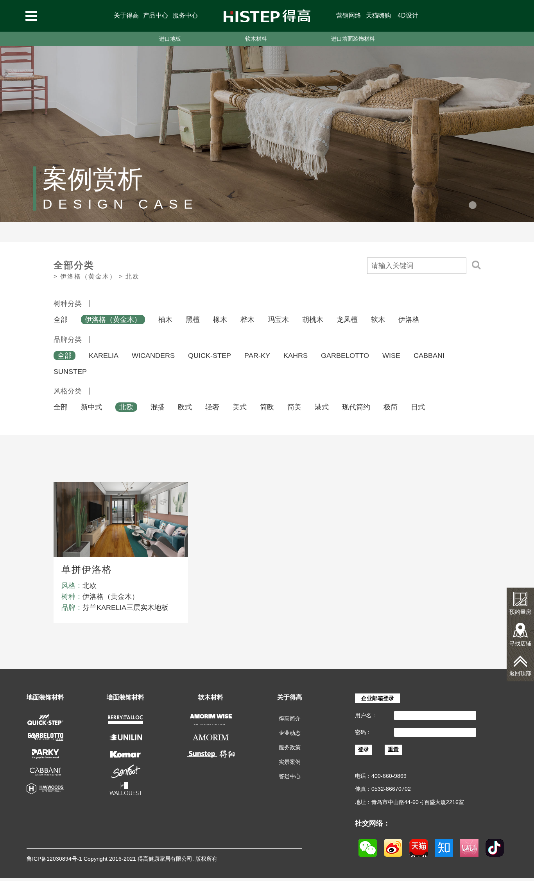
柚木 (165, 319)
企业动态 (290, 733)
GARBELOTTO (345, 355)
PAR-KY (257, 355)
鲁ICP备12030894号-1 (54, 859)
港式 (322, 407)
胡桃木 (312, 319)
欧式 (185, 407)
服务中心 (185, 15)
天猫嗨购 (378, 15)
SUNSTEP (70, 371)
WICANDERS (153, 355)
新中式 (91, 407)
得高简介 (290, 718)
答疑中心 (290, 776)
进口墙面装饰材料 (353, 39)
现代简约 (356, 407)
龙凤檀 (347, 319)
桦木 (247, 319)
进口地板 (170, 39)
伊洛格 (408, 319)
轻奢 (212, 407)
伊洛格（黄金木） (113, 319)
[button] (473, 205)
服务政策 (290, 747)
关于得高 (126, 15)
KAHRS (295, 355)
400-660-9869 (389, 776)
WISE (391, 355)
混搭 (158, 407)
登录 (363, 749)
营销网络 (348, 15)
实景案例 (290, 762)
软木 (378, 319)
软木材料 (256, 39)
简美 (294, 407)
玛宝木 (278, 319)
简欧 (267, 407)
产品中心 (155, 15)
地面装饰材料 (45, 697)
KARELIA (103, 355)
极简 (390, 407)
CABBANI (429, 355)
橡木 (220, 319)
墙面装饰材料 (125, 697)
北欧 (126, 407)
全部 (61, 319)
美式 (240, 407)
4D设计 (408, 15)
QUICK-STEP (209, 355)
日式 (418, 407)
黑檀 (193, 319)
